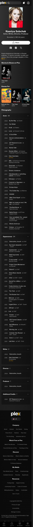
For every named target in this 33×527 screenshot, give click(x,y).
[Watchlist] (24, 3)
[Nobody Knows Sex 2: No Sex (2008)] (6, 98)
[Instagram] (16, 48)
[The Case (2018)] (6, 74)
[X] (21, 48)
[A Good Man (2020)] (27, 98)
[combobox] (15, 2)
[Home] (3, 3)
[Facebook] (11, 48)
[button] (28, 3)
